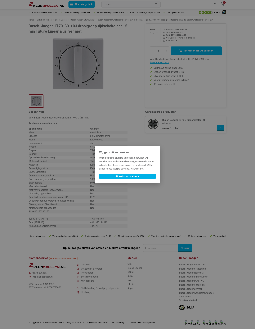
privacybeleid (139, 165)
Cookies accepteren (127, 176)
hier (141, 168)
